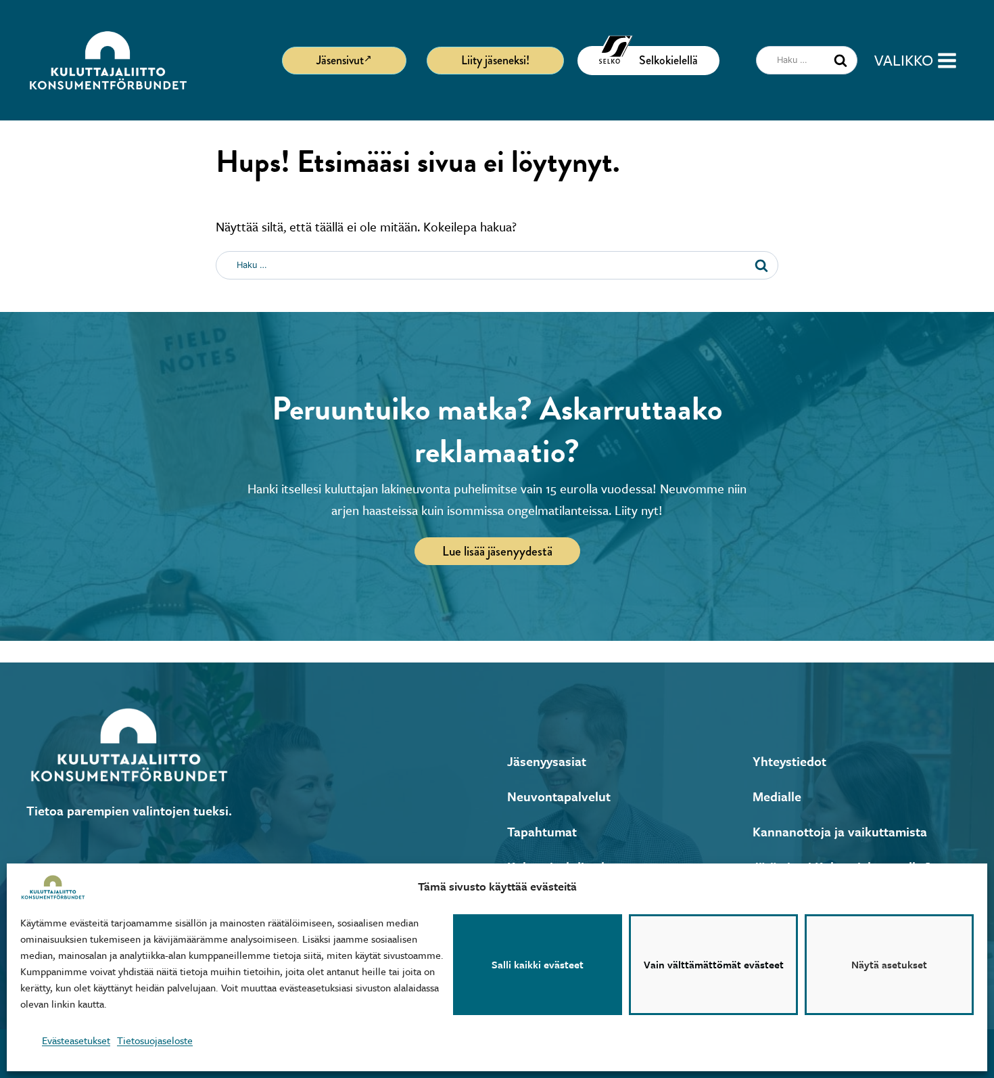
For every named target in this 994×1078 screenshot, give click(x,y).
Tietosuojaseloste (155, 1040)
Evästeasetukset (76, 1040)
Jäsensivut (340, 60)
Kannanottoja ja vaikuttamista (840, 831)
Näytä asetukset (889, 965)
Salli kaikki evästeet (538, 965)
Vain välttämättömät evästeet (714, 965)
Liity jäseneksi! (495, 60)
